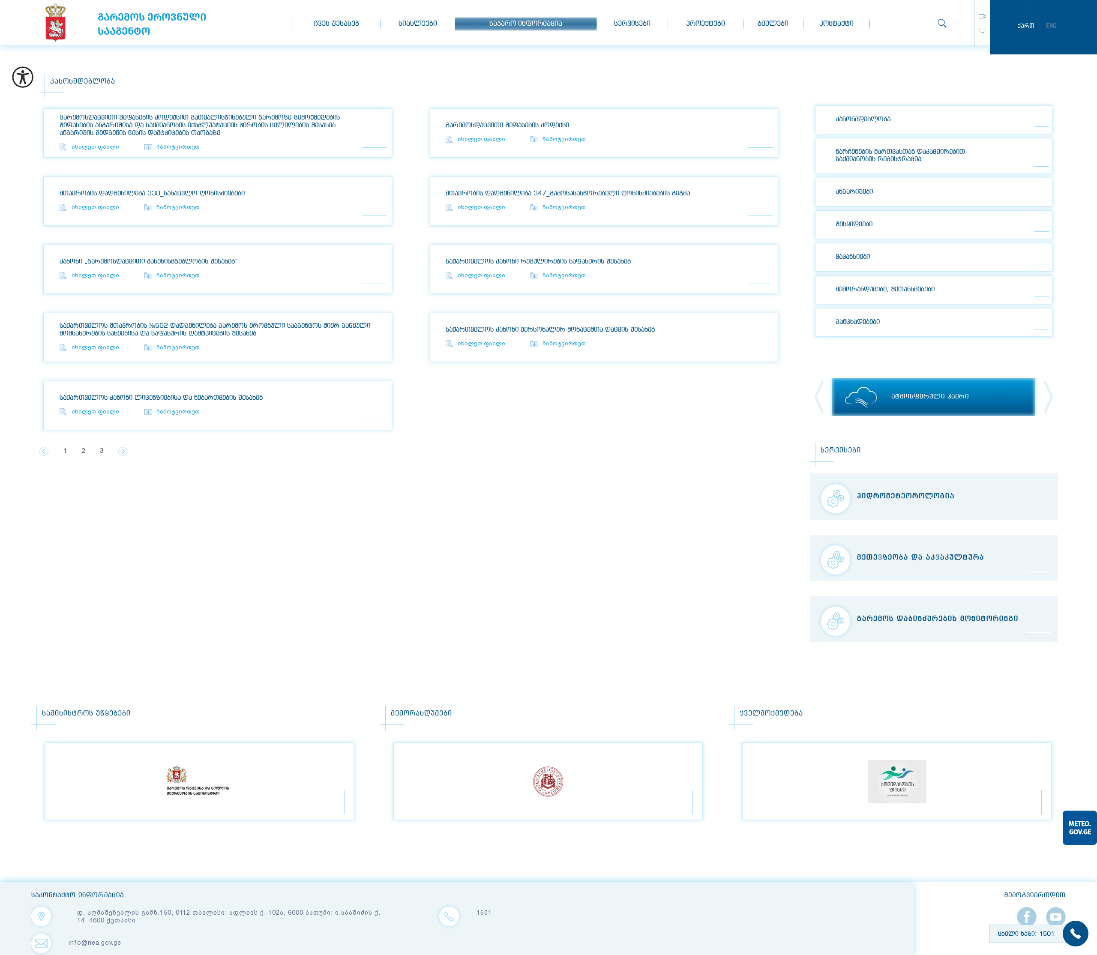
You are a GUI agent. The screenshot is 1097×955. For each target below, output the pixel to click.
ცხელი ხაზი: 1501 (1026, 934)
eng (1051, 26)
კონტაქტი (836, 23)
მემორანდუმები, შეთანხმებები (885, 289)
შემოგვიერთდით (1035, 895)
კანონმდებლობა (863, 119)
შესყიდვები (854, 224)
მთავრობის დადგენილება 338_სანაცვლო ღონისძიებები (152, 193)
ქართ (1025, 26)
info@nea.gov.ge (95, 942)
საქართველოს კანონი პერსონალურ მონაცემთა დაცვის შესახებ (550, 329)
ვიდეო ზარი (982, 16)
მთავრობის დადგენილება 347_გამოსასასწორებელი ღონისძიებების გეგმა (568, 193)
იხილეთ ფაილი (95, 147)
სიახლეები (418, 23)
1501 (484, 912)
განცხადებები (858, 322)
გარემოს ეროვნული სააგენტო (55, 22)
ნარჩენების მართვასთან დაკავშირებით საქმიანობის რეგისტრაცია (900, 156)
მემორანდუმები (421, 713)
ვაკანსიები (853, 257)
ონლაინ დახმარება (982, 30)
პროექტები (705, 23)
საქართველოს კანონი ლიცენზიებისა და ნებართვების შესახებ (161, 398)
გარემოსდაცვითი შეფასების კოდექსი (507, 125)
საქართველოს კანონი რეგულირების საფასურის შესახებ (538, 261)
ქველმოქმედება (771, 713)
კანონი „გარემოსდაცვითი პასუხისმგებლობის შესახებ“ (149, 261)
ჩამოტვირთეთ (178, 147)
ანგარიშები (854, 192)
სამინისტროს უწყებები (86, 713)
